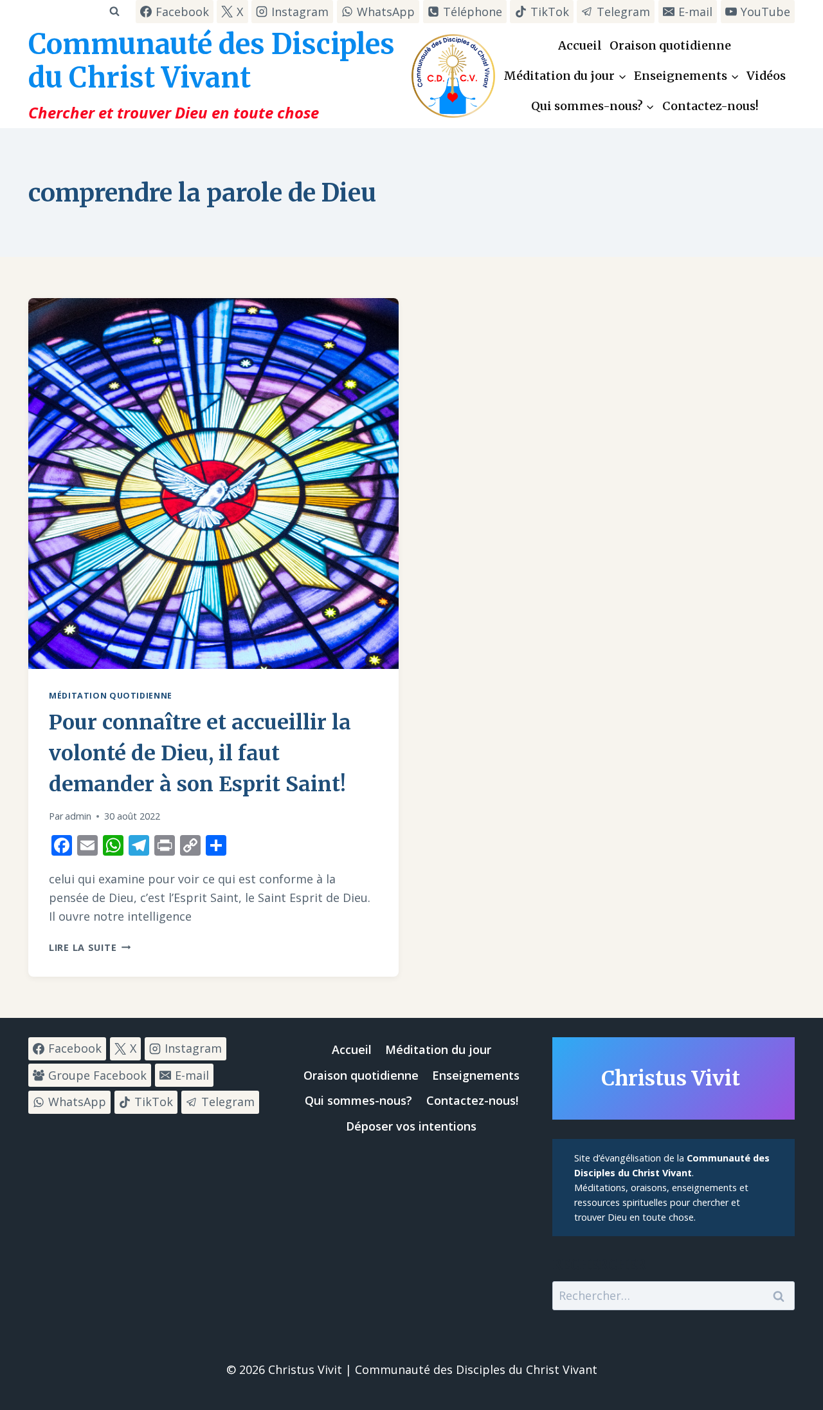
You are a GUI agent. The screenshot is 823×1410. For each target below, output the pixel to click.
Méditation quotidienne (110, 695)
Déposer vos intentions (411, 1126)
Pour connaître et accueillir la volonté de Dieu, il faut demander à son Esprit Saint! (200, 753)
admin (78, 816)
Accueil (580, 45)
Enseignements (476, 1075)
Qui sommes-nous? (358, 1100)
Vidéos (766, 75)
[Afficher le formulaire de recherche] (114, 11)
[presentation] (213, 483)
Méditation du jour (438, 1049)
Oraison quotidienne (670, 45)
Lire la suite (90, 947)
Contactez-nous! (710, 106)
